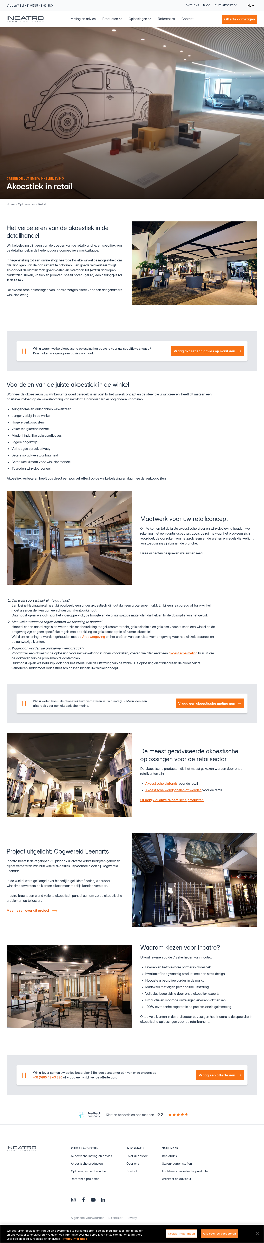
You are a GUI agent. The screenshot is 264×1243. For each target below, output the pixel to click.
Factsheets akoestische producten (186, 1171)
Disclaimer (115, 1217)
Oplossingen (26, 204)
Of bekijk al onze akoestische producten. (172, 800)
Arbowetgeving (94, 637)
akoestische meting (183, 653)
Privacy (132, 1217)
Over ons (192, 5)
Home (11, 204)
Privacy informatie (74, 1238)
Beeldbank (169, 1156)
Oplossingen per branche (88, 1171)
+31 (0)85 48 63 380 (47, 1077)
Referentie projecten (85, 1179)
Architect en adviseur (176, 1179)
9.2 (160, 1114)
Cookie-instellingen (181, 1233)
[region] (132, 1234)
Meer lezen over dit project (28, 910)
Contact (131, 1171)
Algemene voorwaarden (87, 1217)
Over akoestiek (225, 5)
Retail (42, 204)
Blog (206, 5)
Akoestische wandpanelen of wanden (173, 790)
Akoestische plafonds (161, 783)
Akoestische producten (87, 1163)
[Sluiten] (257, 1233)
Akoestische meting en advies (91, 1156)
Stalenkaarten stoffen (177, 1163)
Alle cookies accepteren (219, 1233)
